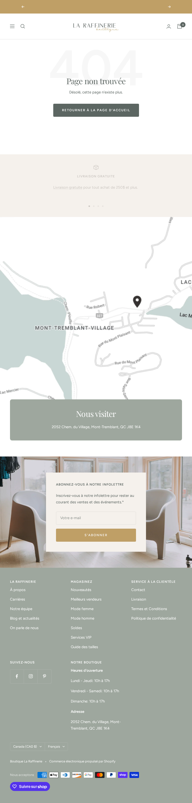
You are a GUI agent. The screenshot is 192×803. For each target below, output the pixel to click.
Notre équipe (21, 609)
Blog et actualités (24, 618)
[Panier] (179, 26)
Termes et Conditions (149, 609)
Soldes (76, 628)
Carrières (17, 599)
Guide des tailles (84, 647)
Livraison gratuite (67, 187)
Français (54, 746)
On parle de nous (24, 628)
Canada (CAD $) (25, 746)
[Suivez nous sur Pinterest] (44, 676)
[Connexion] (168, 26)
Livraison (138, 599)
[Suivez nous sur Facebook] (17, 676)
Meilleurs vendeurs (86, 599)
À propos (18, 590)
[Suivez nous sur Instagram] (31, 676)
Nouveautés (81, 590)
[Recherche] (22, 26)
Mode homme (82, 618)
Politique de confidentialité (153, 618)
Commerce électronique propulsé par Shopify (82, 761)
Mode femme (82, 609)
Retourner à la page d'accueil (96, 110)
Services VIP (81, 637)
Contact (138, 590)
